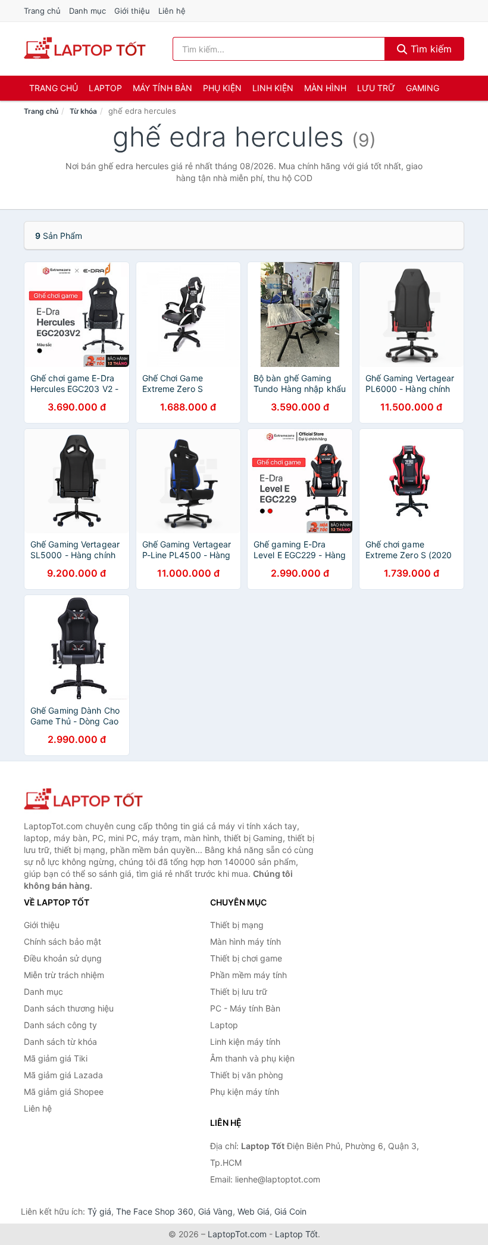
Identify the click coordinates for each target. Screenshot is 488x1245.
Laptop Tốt (296, 1234)
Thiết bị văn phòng (246, 1075)
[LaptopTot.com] (85, 49)
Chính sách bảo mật (62, 941)
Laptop (105, 88)
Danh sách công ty (60, 1025)
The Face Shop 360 (154, 1211)
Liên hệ (172, 10)
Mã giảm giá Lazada (63, 1075)
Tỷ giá (99, 1211)
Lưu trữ (376, 88)
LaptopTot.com (237, 1234)
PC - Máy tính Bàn (245, 1008)
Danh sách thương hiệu (69, 1008)
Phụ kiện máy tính (244, 1092)
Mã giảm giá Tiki (55, 1058)
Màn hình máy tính (245, 941)
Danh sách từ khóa (60, 1042)
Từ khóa (83, 111)
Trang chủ (42, 10)
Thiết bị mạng (237, 925)
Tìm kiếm (430, 49)
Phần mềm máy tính (248, 975)
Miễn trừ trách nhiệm (64, 975)
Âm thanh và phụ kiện (252, 1058)
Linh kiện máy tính (245, 1042)
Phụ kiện (222, 88)
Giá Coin (290, 1211)
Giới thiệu (132, 10)
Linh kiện (272, 88)
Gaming (422, 88)
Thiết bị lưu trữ (238, 991)
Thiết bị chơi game (246, 958)
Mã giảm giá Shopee (64, 1092)
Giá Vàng (215, 1211)
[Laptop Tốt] (83, 799)
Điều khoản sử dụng (63, 958)
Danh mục (87, 10)
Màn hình (325, 88)
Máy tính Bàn (162, 88)
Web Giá (253, 1211)
